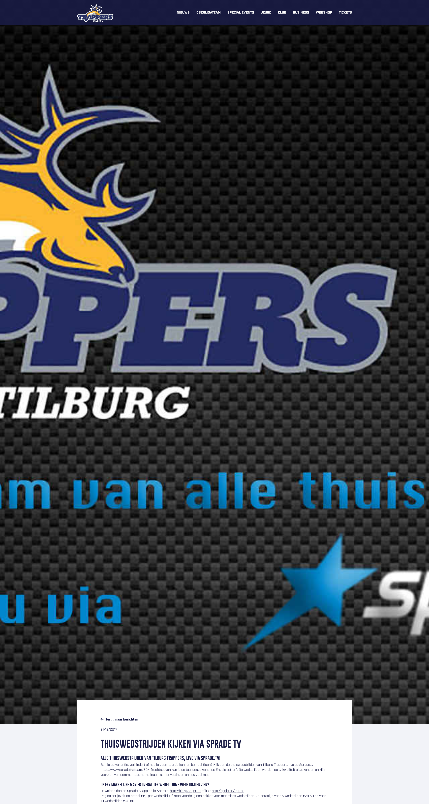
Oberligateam (208, 12)
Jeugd (266, 12)
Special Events (240, 12)
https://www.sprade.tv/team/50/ (125, 770)
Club (282, 12)
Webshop (324, 12)
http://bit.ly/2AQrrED (185, 791)
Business (301, 12)
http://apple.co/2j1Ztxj (228, 791)
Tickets (345, 12)
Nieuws (183, 12)
